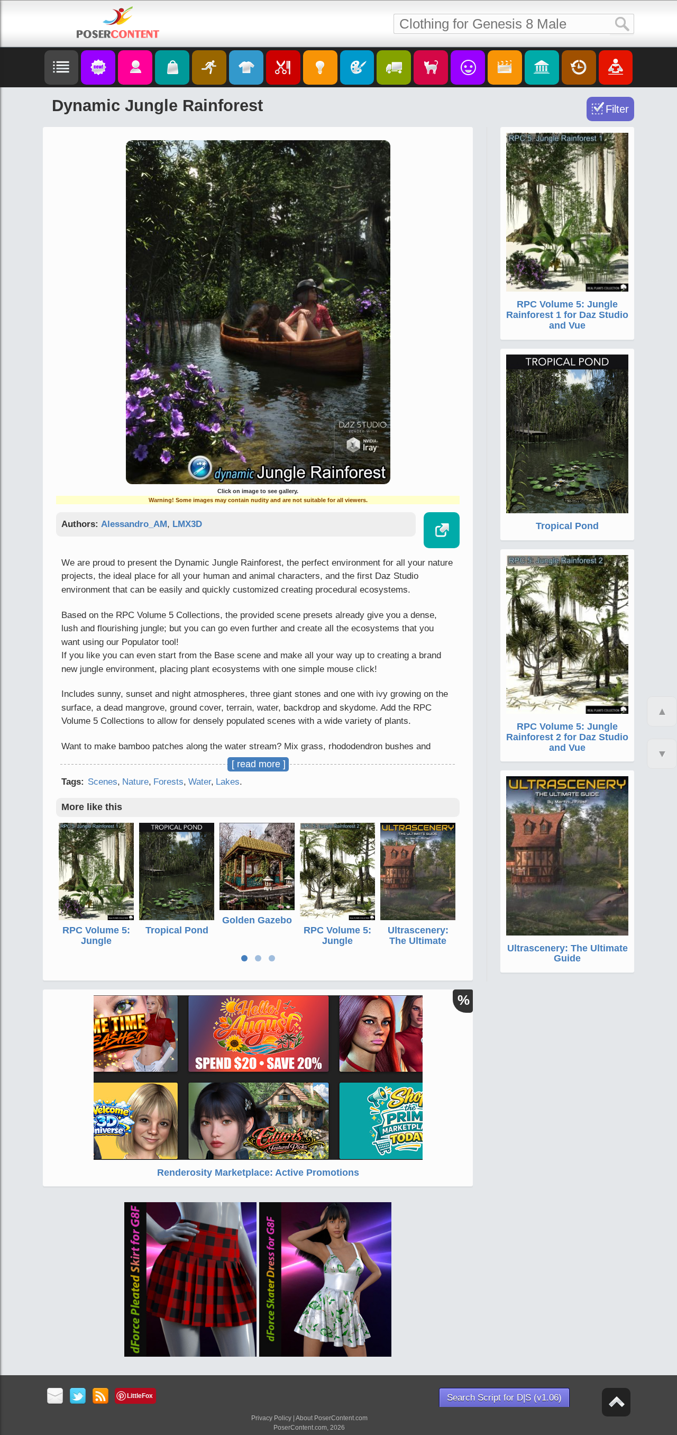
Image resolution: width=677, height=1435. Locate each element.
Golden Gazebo (257, 920)
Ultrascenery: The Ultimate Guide (418, 941)
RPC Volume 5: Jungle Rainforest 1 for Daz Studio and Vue (567, 315)
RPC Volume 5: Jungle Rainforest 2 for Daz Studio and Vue (567, 737)
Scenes (102, 782)
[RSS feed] (100, 1396)
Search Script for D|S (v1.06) (504, 1398)
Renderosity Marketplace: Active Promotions (258, 1172)
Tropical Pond (176, 930)
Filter (617, 109)
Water (199, 782)
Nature (135, 782)
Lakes (228, 782)
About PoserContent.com (332, 1418)
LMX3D (187, 524)
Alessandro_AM (134, 524)
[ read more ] (259, 764)
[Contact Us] (55, 1396)
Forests (168, 782)
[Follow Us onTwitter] (78, 1396)
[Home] (118, 22)
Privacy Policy (271, 1418)
